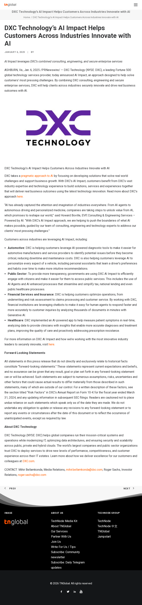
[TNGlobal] (10, 4)
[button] (135, 5)
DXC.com (28, 461)
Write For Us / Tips (63, 547)
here (20, 196)
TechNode (104, 521)
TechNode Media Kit (64, 521)
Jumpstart (104, 536)
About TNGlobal (61, 526)
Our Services (59, 531)
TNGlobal (103, 531)
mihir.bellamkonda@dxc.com (84, 469)
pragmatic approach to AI (37, 176)
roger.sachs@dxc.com (32, 475)
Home (26, 17)
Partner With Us (61, 536)
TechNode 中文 (107, 526)
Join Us (56, 541)
